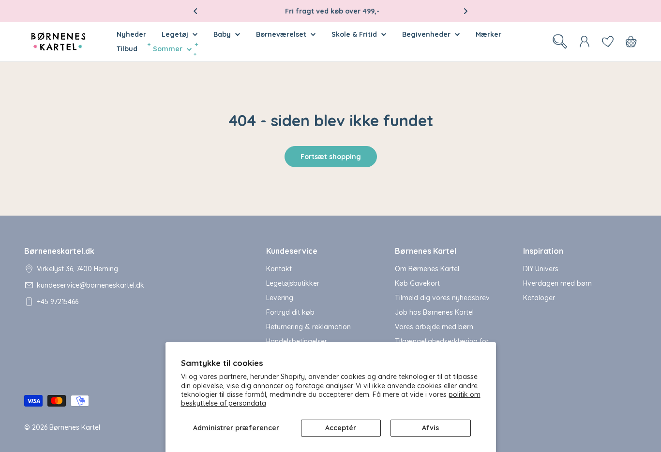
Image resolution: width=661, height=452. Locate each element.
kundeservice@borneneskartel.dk (90, 285)
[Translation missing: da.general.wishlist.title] (608, 41)
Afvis (430, 427)
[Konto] (584, 41)
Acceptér (340, 427)
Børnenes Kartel (74, 427)
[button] (195, 11)
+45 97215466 (57, 301)
